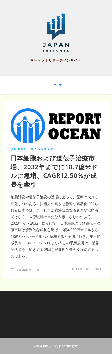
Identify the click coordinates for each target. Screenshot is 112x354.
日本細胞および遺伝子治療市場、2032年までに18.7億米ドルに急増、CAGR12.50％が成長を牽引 (54, 171)
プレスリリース (22, 149)
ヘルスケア (45, 149)
